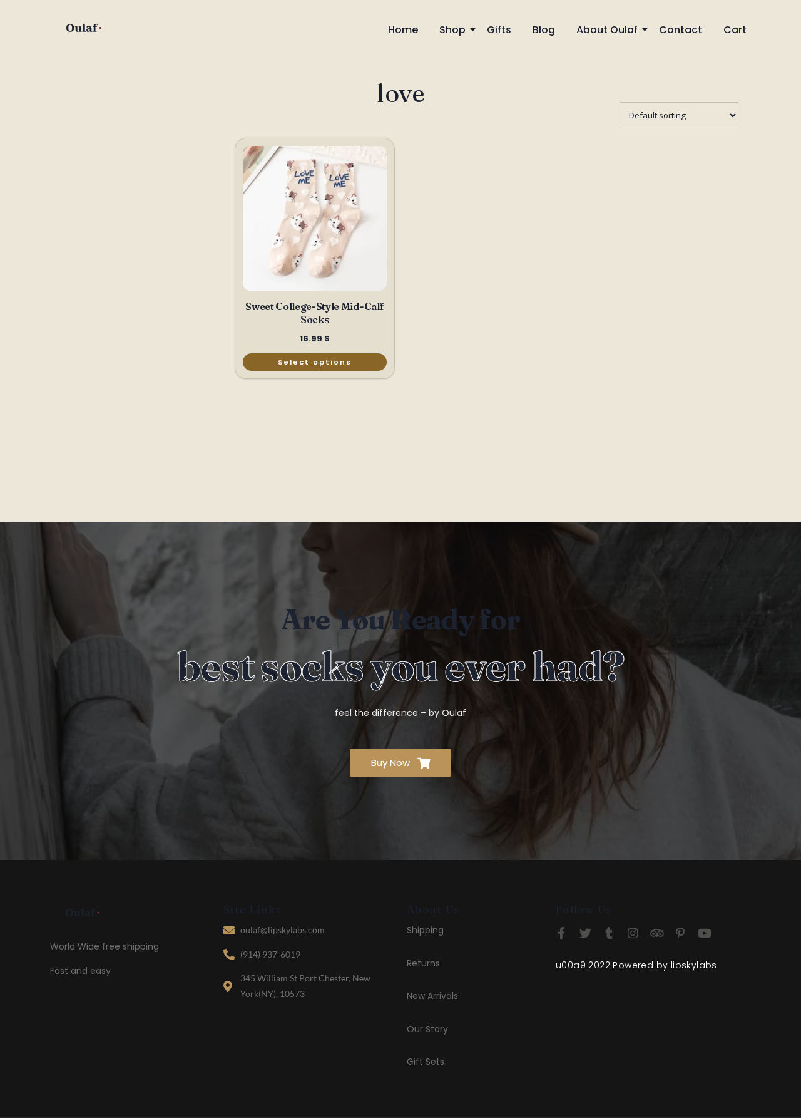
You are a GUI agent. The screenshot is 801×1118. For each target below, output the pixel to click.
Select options (315, 362)
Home (403, 30)
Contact (680, 30)
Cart (735, 30)
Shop (452, 30)
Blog (544, 30)
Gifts (499, 30)
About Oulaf (607, 30)
